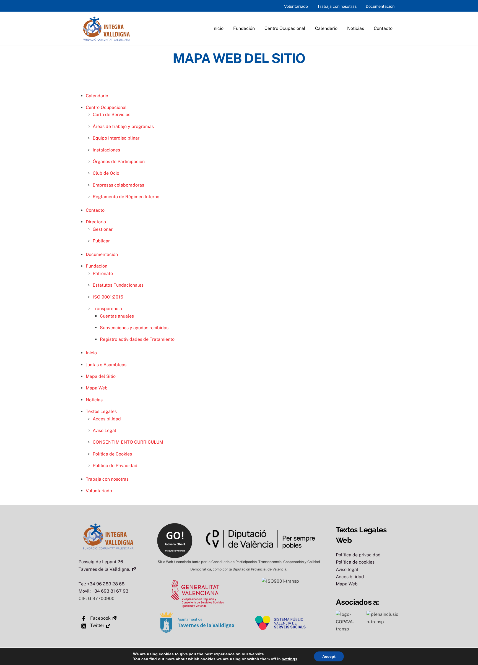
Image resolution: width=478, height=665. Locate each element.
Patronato (103, 273)
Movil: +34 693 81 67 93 (103, 591)
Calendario (326, 28)
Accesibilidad (107, 418)
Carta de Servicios (111, 114)
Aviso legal (347, 569)
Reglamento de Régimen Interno (126, 196)
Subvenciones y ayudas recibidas (134, 327)
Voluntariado (296, 6)
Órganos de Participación (119, 161)
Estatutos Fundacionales (118, 285)
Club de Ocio (106, 173)
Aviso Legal (104, 430)
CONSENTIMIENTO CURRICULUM (128, 442)
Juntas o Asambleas (106, 364)
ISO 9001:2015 (108, 297)
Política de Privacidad (115, 465)
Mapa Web (97, 388)
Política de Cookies (112, 454)
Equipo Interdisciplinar (116, 138)
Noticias (355, 28)
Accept (329, 656)
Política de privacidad (358, 554)
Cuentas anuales (117, 316)
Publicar (101, 241)
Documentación (380, 6)
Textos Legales (101, 411)
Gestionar (103, 229)
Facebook (100, 618)
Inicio (218, 28)
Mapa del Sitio (101, 376)
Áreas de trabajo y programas (123, 126)
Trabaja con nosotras (337, 6)
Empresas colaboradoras (118, 185)
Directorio (96, 221)
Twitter (96, 625)
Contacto (383, 28)
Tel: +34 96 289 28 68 (101, 584)
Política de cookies (355, 562)
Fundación (244, 28)
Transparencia (107, 308)
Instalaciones (106, 150)
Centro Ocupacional (284, 28)
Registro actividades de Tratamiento (137, 339)
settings (289, 659)
